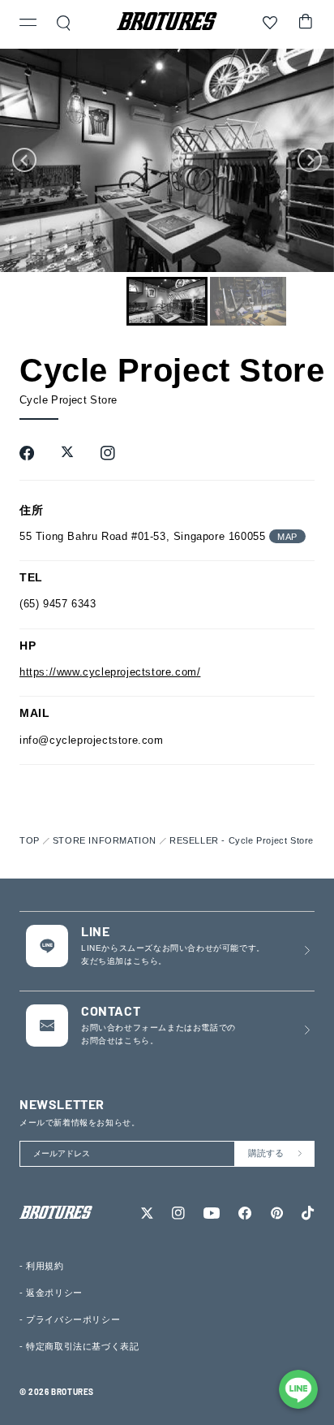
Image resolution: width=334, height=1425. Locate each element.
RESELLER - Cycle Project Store (241, 840)
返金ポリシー (54, 1293)
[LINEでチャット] (298, 1389)
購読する (266, 1153)
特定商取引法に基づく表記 (82, 1346)
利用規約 (44, 1266)
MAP (287, 537)
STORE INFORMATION (104, 840)
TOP (29, 840)
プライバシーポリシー (73, 1319)
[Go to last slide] (24, 160)
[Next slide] (310, 160)
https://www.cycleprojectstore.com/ (109, 672)
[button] (28, 24)
